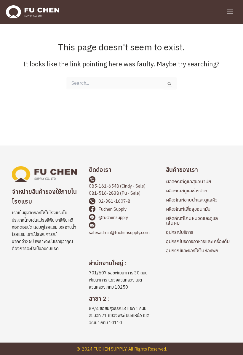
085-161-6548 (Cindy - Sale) (117, 186)
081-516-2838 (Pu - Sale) (114, 193)
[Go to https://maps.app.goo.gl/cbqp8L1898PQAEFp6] (121, 311)
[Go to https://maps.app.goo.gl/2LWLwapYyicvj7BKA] (121, 276)
